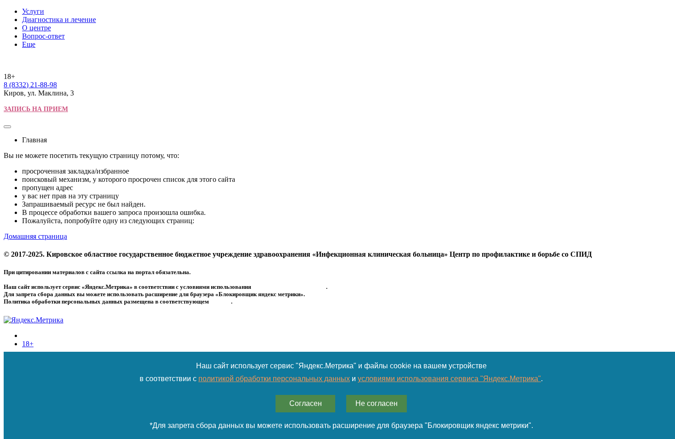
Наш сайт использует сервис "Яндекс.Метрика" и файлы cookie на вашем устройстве (341, 366)
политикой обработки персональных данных (274, 379)
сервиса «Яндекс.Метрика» (289, 286)
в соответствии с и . (341, 379)
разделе (220, 301)
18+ (28, 344)
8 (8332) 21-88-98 (30, 85)
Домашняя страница (35, 236)
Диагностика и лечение (59, 19)
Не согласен (376, 403)
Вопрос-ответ (43, 36)
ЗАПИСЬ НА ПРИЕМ (36, 109)
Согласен (305, 403)
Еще (28, 44)
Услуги (33, 11)
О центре (36, 28)
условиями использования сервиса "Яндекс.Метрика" (449, 379)
